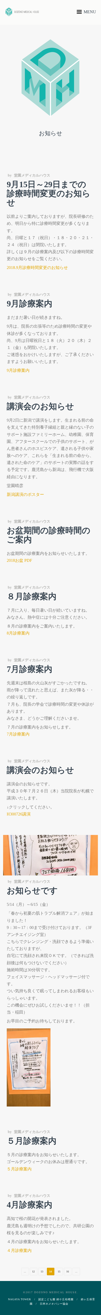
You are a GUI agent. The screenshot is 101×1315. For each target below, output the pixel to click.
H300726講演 (19, 814)
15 (59, 1271)
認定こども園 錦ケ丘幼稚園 (56, 1299)
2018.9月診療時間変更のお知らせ (37, 267)
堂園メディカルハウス (32, 175)
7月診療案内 (29, 669)
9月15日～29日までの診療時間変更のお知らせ (48, 193)
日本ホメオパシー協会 (54, 1303)
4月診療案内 (29, 1204)
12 (33, 1271)
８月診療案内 (31, 596)
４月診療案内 (19, 1250)
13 (42, 1271)
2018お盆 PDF (19, 560)
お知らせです (32, 890)
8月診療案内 (18, 633)
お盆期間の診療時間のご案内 (48, 535)
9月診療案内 (29, 303)
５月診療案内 (31, 1140)
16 (67, 1271)
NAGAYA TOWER (19, 1299)
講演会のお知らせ (40, 406)
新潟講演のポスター (25, 494)
